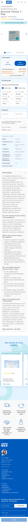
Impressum (5, 512)
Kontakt (4, 477)
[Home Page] (9, 2)
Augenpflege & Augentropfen (10, 492)
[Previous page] (2, 34)
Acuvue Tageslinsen (7, 6)
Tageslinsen (5, 485)
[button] (21, 2)
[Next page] (26, 34)
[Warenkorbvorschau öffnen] (25, 2)
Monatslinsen (5, 487)
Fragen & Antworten (7, 478)
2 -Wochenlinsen (6, 489)
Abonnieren (20, 505)
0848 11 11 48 (6, 462)
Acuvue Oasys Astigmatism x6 (8, 380)
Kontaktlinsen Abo (7, 472)
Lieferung (4, 473)
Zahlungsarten (6, 475)
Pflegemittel (5, 491)
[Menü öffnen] (2, 2)
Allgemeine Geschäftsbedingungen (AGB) (13, 515)
